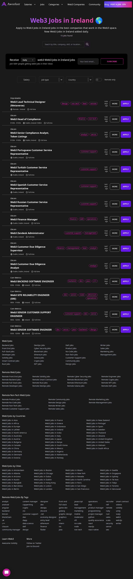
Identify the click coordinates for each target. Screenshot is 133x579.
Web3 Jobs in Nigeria (54, 451)
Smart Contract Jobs (10, 361)
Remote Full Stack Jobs (12, 382)
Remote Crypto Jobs (109, 379)
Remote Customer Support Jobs (15, 409)
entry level (44, 520)
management (80, 507)
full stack (63, 504)
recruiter (110, 501)
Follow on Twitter (34, 543)
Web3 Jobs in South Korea (56, 445)
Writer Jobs (105, 345)
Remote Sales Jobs (56, 409)
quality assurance (96, 520)
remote (109, 507)
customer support (30, 514)
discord (43, 511)
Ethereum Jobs (40, 354)
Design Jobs (71, 364)
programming (94, 511)
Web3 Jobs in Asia (10, 420)
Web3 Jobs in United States (98, 442)
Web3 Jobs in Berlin (10, 489)
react (90, 523)
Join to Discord (33, 546)
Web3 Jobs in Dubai (42, 476)
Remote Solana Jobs (75, 386)
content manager (30, 501)
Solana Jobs (39, 357)
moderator (79, 517)
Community (94, 4)
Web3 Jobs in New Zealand (98, 420)
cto (24, 511)
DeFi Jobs (70, 345)
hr (60, 520)
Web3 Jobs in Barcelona (12, 486)
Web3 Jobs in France (54, 420)
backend (5, 511)
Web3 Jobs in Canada (11, 445)
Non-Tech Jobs (72, 354)
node (76, 526)
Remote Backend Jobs (11, 379)
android (5, 504)
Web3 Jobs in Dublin (43, 479)
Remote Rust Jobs (40, 382)
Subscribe (112, 61)
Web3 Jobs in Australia (12, 436)
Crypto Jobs (39, 361)
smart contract (122, 501)
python (91, 517)
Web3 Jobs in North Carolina (77, 479)
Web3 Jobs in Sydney (109, 476)
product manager (96, 507)
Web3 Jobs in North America (14, 432)
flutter (43, 529)
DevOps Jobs (39, 345)
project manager (95, 514)
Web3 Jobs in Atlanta (11, 473)
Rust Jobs (6, 364)
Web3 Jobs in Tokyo (108, 482)
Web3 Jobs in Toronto (109, 486)
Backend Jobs (8, 345)
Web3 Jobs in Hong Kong (45, 482)
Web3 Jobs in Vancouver (110, 489)
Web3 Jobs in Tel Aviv (109, 479)
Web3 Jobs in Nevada (74, 476)
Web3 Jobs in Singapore (110, 473)
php (90, 504)
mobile (77, 514)
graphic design (65, 514)
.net (42, 514)
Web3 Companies (76, 4)
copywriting (28, 504)
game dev (63, 507)
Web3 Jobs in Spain (94, 426)
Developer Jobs (8, 354)
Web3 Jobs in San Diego (75, 486)
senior (108, 526)
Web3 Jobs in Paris (73, 482)
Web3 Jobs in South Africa (97, 448)
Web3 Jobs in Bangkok (11, 482)
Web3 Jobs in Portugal (96, 423)
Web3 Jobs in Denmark (12, 454)
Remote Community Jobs (59, 399)
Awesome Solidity (9, 543)
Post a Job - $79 (118, 4)
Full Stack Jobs (8, 351)
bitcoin (5, 514)
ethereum (44, 523)
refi (107, 504)
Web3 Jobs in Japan (53, 439)
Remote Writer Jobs (56, 405)
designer (44, 501)
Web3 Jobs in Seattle (109, 470)
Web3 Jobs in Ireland (54, 429)
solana (119, 504)
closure (5, 526)
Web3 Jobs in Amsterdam (13, 470)
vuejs (118, 514)
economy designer (48, 517)
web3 (118, 517)
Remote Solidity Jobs (41, 376)
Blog (106, 4)
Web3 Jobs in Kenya (53, 442)
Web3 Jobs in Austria (11, 439)
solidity (119, 507)
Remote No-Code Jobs (11, 402)
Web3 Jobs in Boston (43, 470)
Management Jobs (108, 354)
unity (118, 511)
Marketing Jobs (107, 351)
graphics (62, 517)
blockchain (6, 517)
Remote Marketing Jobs (99, 399)
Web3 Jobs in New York (75, 473)
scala (108, 520)
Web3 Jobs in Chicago (43, 473)
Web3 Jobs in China (10, 448)
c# (3, 520)
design (26, 529)
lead (76, 504)
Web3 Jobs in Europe (11, 426)
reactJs (91, 526)
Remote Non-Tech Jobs (12, 405)
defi (24, 526)
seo (107, 529)
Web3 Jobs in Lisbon (43, 486)
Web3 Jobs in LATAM (11, 429)
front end (63, 501)
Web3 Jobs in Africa (10, 423)
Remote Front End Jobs (12, 376)
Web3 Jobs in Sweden (95, 429)
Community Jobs (73, 361)
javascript (78, 501)
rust (107, 514)
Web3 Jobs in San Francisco (77, 489)
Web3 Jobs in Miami (74, 470)
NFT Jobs (38, 364)
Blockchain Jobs (41, 351)
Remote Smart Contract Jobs (44, 379)
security (109, 523)
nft (75, 520)
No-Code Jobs (71, 351)
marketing (78, 511)
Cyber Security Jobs (42, 348)
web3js (119, 520)
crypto (25, 507)
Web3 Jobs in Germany (12, 451)
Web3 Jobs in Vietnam (95, 445)
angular (5, 507)
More (114, 103)
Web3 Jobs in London (43, 489)
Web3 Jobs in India (53, 432)
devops (43, 507)
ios (60, 526)
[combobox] (52, 79)
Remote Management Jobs (100, 402)
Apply (126, 103)
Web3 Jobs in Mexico (54, 448)
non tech (78, 529)
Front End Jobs (8, 348)
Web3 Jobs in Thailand (96, 432)
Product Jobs (71, 348)
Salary (26, 79)
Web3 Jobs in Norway (54, 457)
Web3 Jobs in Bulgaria (11, 442)
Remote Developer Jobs (12, 386)
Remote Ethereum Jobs (77, 382)
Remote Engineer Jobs (111, 376)
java (60, 529)
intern (61, 523)
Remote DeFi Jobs (109, 386)
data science (28, 523)
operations (93, 501)
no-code (77, 523)
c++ (3, 523)
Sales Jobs (104, 348)
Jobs (42, 4)
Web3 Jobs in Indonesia (55, 426)
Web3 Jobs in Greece (54, 423)
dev (42, 504)
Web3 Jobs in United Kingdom (99, 439)
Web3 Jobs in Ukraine (95, 436)
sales (108, 517)
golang (62, 511)
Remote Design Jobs (57, 402)
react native (93, 529)
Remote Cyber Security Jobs (79, 376)
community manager (11, 529)
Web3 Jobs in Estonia (11, 457)
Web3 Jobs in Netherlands (56, 454)
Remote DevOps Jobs (41, 386)
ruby (108, 511)
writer (118, 523)
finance (43, 526)
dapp (25, 520)
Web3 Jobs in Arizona (11, 476)
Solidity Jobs (7, 357)
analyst (5, 501)
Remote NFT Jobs (108, 382)
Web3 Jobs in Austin (10, 479)
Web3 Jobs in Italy (53, 436)
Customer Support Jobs (76, 357)
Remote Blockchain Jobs (77, 379)
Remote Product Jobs (11, 399)
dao (24, 517)
